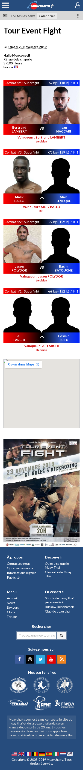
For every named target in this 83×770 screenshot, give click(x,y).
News (11, 603)
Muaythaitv (55, 759)
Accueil (12, 598)
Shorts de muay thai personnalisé (59, 600)
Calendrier (47, 16)
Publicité (13, 577)
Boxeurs (13, 607)
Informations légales (21, 573)
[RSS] (61, 659)
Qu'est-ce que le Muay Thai (57, 565)
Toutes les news (23, 16)
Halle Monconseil (16, 55)
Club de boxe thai (57, 611)
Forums (12, 617)
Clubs (11, 612)
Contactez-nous (18, 563)
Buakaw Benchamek (59, 607)
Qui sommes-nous (20, 568)
